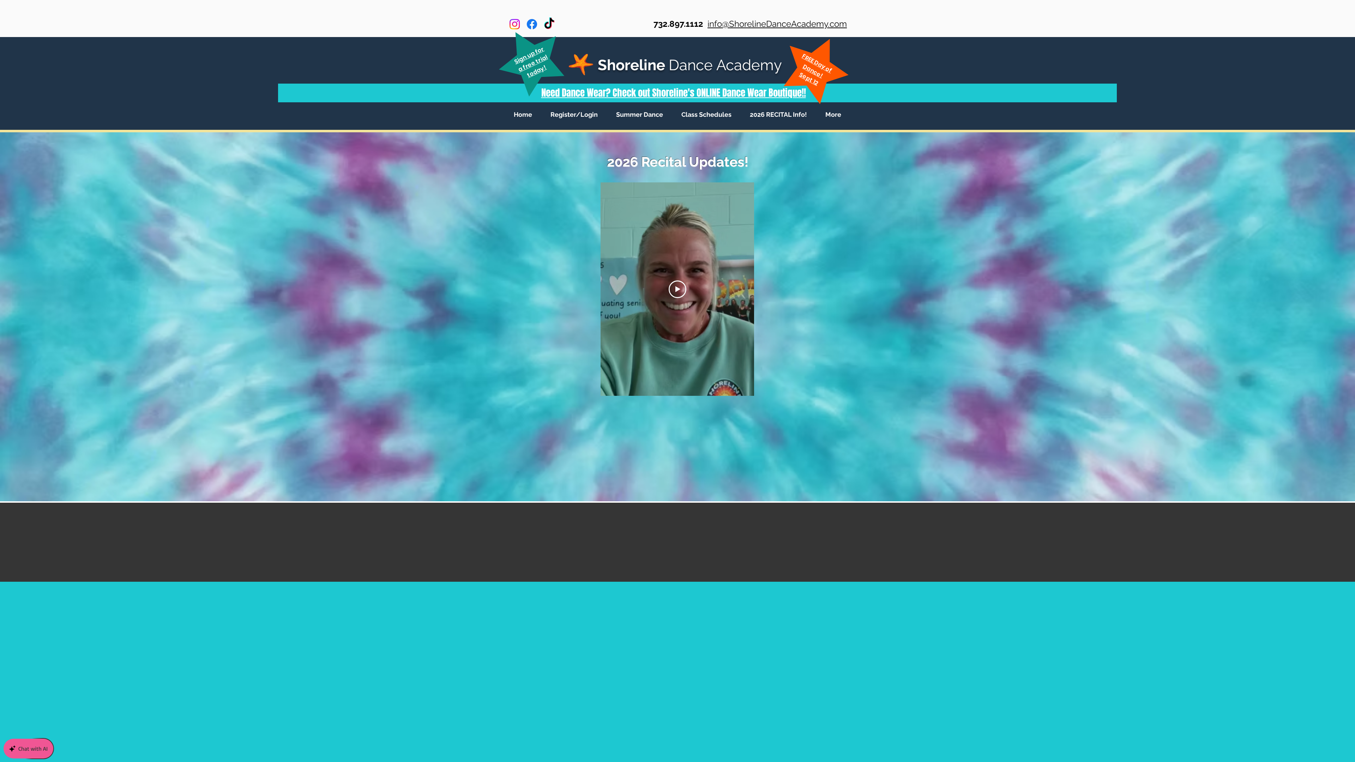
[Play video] (677, 289)
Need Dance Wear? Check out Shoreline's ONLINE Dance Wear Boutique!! (673, 93)
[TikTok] (549, 24)
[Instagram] (515, 24)
